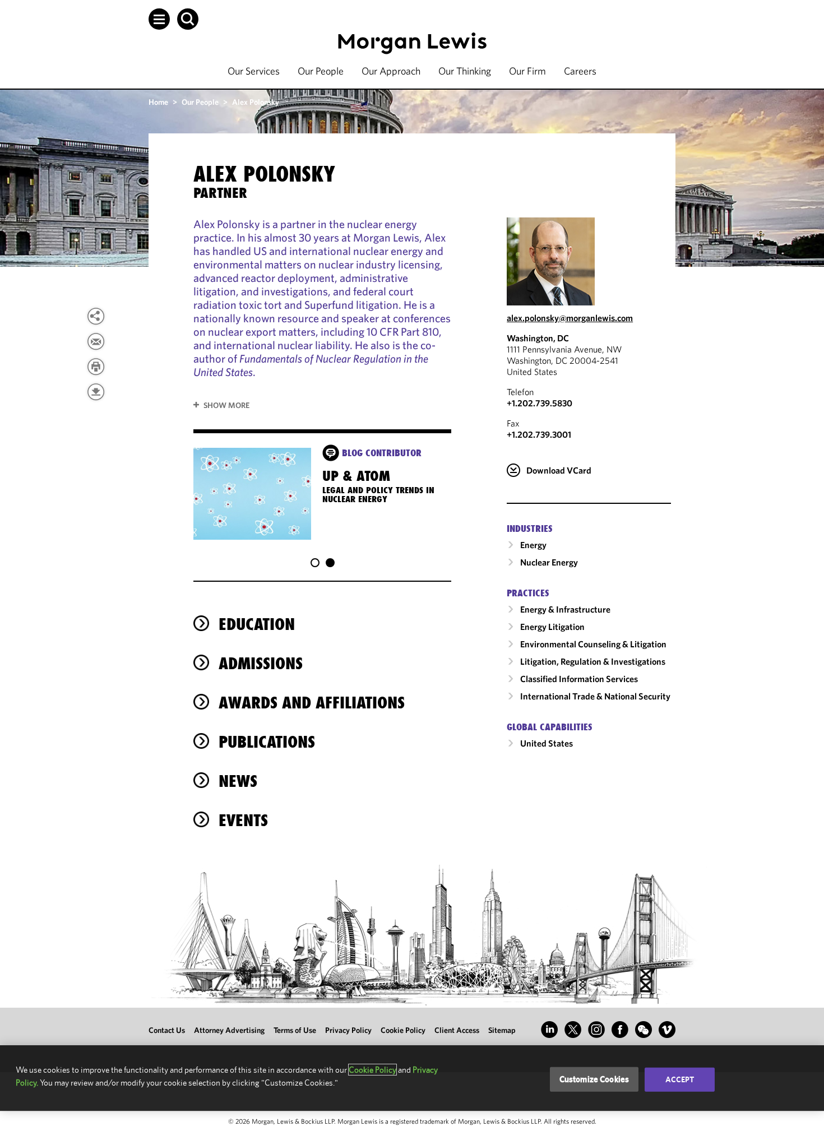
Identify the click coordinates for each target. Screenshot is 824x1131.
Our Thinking (464, 70)
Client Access (456, 1030)
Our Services (254, 70)
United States (546, 743)
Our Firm (527, 70)
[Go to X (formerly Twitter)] (572, 1029)
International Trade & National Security (595, 696)
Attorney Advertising (229, 1030)
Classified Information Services (579, 678)
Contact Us (167, 1030)
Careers (580, 70)
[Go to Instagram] (596, 1029)
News (238, 781)
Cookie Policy (403, 1030)
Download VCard (558, 470)
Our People (321, 70)
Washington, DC (538, 338)
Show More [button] (226, 405)
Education (257, 624)
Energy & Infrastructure (565, 609)
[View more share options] (96, 316)
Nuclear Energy (549, 562)
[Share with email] (96, 341)
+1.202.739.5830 (539, 403)
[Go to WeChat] (643, 1029)
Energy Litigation (552, 626)
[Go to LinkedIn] (549, 1029)
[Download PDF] (96, 392)
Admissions (261, 663)
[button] (159, 19)
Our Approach (391, 70)
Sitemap (502, 1030)
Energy (533, 544)
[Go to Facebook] (620, 1029)
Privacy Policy (348, 1030)
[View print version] (96, 366)
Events (243, 820)
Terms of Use (295, 1030)
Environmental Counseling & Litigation (593, 644)
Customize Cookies (594, 1079)
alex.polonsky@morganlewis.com (570, 317)
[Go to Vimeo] (667, 1029)
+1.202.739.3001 (539, 434)
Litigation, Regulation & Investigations (592, 661)
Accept (680, 1079)
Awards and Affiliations (312, 702)
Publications (267, 741)
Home (158, 102)
